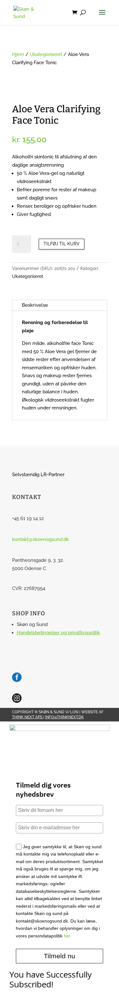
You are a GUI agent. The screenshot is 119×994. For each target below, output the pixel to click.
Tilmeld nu (59, 956)
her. (67, 935)
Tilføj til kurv (61, 243)
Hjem (18, 54)
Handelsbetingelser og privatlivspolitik (58, 632)
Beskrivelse (35, 305)
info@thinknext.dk (64, 717)
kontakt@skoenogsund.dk (40, 539)
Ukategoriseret (46, 54)
